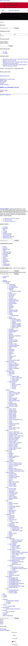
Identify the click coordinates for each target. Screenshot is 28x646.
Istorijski (11, 314)
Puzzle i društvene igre (14, 427)
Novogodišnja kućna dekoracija (16, 583)
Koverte (14, 556)
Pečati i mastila (15, 546)
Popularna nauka (13, 344)
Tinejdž (10, 357)
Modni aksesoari (13, 381)
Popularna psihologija (14, 345)
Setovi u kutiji (12, 484)
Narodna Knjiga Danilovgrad (13, 608)
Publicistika (11, 350)
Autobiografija (12, 285)
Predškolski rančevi (13, 365)
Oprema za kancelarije (14, 575)
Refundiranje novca (7, 237)
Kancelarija (8, 537)
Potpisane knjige (13, 346)
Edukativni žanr (12, 299)
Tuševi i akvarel (12, 519)
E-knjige (11, 298)
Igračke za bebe (12, 413)
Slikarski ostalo (15, 529)
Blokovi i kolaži (13, 468)
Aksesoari (11, 391)
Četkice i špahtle (13, 533)
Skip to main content (5, 0)
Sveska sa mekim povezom (15, 463)
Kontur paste (12, 525)
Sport (10, 354)
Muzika (11, 338)
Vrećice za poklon (13, 592)
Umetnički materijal (13, 526)
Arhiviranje (11, 538)
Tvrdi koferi (12, 373)
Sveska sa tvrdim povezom (15, 464)
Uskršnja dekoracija (13, 590)
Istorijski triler (15, 315)
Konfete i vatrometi (13, 503)
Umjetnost (8, 514)
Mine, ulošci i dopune (14, 482)
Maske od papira (13, 496)
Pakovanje (11, 573)
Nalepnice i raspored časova (15, 469)
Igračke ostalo (12, 429)
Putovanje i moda (10, 371)
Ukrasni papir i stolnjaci (14, 506)
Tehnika (11, 565)
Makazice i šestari (13, 445)
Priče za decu (15, 327)
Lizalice (11, 459)
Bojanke (11, 289)
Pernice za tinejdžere (14, 364)
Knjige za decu (12, 318)
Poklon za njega (13, 403)
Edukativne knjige (16, 323)
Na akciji (5, 52)
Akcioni (5, 258)
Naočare (14, 387)
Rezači (10, 480)
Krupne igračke (12, 415)
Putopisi (11, 352)
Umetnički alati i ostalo (17, 527)
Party (7, 500)
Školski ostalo (12, 449)
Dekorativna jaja (13, 591)
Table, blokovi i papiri (17, 530)
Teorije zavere (6, 261)
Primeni (10, 46)
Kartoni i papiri (12, 488)
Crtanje (10, 521)
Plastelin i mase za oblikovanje (16, 436)
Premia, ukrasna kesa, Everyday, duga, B (15, 62)
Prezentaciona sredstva (14, 560)
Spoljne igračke (12, 417)
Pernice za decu (12, 362)
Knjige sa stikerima (16, 321)
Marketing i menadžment (15, 335)
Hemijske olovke (13, 475)
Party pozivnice (12, 510)
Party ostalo (11, 513)
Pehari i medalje (13, 399)
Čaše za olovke (12, 483)
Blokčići (11, 467)
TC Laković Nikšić (10, 606)
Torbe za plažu (15, 379)
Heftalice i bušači (16, 545)
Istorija (10, 312)
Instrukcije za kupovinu (8, 236)
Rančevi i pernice (10, 361)
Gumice (11, 479)
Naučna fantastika (13, 341)
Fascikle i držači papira (17, 540)
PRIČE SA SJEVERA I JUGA (9, 87)
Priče (10, 348)
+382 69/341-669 (8, 219)
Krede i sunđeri (12, 441)
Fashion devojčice (16, 319)
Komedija (5, 254)
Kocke (10, 421)
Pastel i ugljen (15, 522)
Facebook (5, 227)
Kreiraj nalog (3, 629)
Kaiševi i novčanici (16, 384)
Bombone (11, 453)
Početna (2, 68)
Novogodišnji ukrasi (14, 582)
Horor (4, 257)
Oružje (10, 422)
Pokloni (8, 390)
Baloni (10, 502)
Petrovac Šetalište (10, 611)
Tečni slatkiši (12, 457)
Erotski (10, 304)
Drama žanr (11, 295)
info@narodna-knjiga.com (9, 221)
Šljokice (11, 499)
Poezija (10, 342)
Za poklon (17, 360)
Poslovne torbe (15, 376)
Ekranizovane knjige (14, 300)
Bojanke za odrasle (16, 291)
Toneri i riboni (15, 555)
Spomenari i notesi (13, 406)
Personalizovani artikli (14, 400)
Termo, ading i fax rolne (17, 553)
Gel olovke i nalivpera (14, 476)
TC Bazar (8, 603)
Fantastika (5, 256)
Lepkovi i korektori (13, 444)
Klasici (4, 262)
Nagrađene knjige (7, 252)
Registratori (14, 542)
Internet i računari (13, 311)
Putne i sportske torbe (17, 377)
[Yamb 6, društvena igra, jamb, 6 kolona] (13, 64)
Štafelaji (11, 534)
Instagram (5, 228)
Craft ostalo (11, 495)
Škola (7, 430)
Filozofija (11, 307)
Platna (10, 532)
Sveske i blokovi (10, 461)
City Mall (8, 602)
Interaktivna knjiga (13, 310)
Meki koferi (11, 372)
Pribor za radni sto (16, 548)
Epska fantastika (7, 253)
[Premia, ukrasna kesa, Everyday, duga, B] (13, 62)
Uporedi (5, 614)
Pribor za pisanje (10, 472)
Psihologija (5, 260)
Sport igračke (12, 425)
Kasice (10, 396)
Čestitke (11, 509)
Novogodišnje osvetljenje (15, 580)
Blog (4, 229)
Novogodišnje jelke (13, 578)
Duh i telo (11, 296)
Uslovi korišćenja (7, 235)
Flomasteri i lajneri (13, 434)
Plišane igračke (12, 414)
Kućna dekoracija (13, 398)
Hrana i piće (9, 450)
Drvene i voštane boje (14, 431)
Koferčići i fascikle (13, 440)
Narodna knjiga (3, 90)
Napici (10, 452)
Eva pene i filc (12, 490)
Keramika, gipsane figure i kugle (16, 586)
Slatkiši (10, 454)
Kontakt (5, 232)
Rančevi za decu (13, 367)
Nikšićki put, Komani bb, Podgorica (12, 218)
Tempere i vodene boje (14, 437)
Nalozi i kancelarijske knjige (18, 557)
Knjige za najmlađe (16, 326)
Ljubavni (5, 248)
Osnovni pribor (12, 544)
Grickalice (11, 460)
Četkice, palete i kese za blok (16, 433)
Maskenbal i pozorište (14, 423)
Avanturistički (6, 264)
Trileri (4, 250)
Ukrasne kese (12, 507)
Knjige (7, 283)
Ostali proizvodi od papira (18, 559)
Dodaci (13, 383)
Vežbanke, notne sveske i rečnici (16, 471)
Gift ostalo (11, 395)
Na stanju (5, 53)
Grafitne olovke (12, 473)
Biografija (11, 288)
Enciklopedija (12, 302)
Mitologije (11, 337)
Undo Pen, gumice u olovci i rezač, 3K (15, 60)
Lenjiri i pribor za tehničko (15, 442)
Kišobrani (14, 385)
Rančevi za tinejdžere (14, 368)
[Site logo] (14, 10)
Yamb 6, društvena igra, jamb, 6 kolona (15, 65)
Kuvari (10, 333)
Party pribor (12, 511)
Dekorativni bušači (13, 492)
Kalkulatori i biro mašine (18, 567)
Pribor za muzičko (13, 446)
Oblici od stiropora (13, 498)
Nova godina (9, 576)
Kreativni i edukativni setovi (15, 419)
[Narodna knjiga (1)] (4, 43)
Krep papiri (11, 491)
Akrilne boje (12, 517)
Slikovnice (11, 353)
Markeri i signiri (13, 486)
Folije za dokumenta (17, 541)
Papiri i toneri (12, 549)
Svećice (11, 504)
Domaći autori (6, 249)
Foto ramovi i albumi (14, 394)
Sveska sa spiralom (13, 465)
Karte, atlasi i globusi (14, 438)
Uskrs (7, 588)
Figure (10, 426)
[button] (3, 80)
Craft (7, 487)
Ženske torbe (15, 380)
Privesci (11, 402)
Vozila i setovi (12, 418)
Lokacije (5, 231)
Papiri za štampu (16, 550)
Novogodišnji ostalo (13, 584)
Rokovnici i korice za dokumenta (20, 552)
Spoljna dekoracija (13, 587)
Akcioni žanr (12, 284)
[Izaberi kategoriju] (4, 42)
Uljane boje (11, 515)
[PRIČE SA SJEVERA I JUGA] (7, 79)
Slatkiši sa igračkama (14, 456)
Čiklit (10, 292)
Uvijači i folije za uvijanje (15, 448)
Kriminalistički (6, 265)
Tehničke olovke (13, 477)
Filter (2, 36)
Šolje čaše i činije (13, 404)
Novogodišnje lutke (13, 579)
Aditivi (10, 536)
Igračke (7, 407)
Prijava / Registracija (8, 615)
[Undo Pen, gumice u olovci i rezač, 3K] (13, 59)
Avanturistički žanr (13, 287)
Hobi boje (11, 518)
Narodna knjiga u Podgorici (12, 600)
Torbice (11, 369)
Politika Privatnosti (7, 233)
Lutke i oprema (12, 408)
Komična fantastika (13, 330)
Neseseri (14, 388)
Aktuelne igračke (13, 411)
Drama (4, 246)
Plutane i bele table (16, 564)
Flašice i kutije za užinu (14, 392)
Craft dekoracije (13, 494)
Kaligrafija (11, 523)
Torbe (10, 375)
